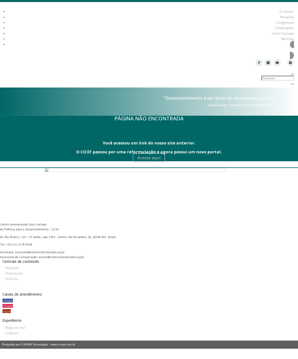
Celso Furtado (283, 33)
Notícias (287, 39)
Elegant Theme (272, 356)
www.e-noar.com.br (62, 344)
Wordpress (252, 356)
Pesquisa (287, 17)
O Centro (286, 11)
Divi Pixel (290, 356)
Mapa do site (15, 327)
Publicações (284, 28)
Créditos (11, 333)
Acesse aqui (149, 157)
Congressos (284, 22)
